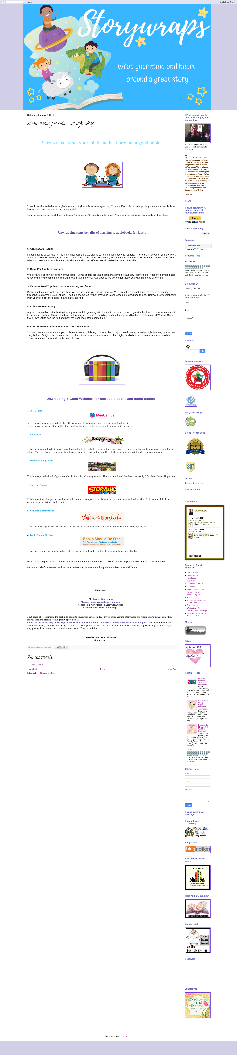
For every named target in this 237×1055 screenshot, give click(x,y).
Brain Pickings (192, 605)
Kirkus (189, 598)
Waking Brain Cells (194, 608)
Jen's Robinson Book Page (197, 611)
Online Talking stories (41, 460)
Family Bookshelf (193, 592)
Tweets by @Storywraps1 (194, 483)
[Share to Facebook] (64, 647)
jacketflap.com (192, 573)
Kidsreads (191, 586)
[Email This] (56, 647)
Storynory (35, 434)
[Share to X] (61, 647)
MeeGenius (36, 410)
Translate (203, 249)
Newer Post (32, 669)
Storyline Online (38, 485)
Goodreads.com (193, 575)
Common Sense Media (195, 589)
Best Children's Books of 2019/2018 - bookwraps (204, 681)
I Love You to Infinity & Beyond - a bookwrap (203, 704)
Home (102, 669)
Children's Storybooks (41, 510)
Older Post (172, 669)
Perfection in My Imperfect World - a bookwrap (203, 728)
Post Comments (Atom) (46, 673)
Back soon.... (191, 261)
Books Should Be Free (41, 535)
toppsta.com (191, 581)
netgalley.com (192, 578)
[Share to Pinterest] (67, 647)
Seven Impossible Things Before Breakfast (196, 614)
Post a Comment (37, 664)
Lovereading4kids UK (195, 584)
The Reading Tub (193, 595)
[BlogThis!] (59, 647)
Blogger (128, 1036)
